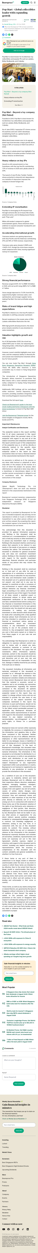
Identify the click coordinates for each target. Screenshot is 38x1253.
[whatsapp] (9, 35)
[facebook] (3, 35)
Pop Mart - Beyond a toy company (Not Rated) (17, 93)
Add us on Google (19, 50)
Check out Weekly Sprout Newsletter (13, 1119)
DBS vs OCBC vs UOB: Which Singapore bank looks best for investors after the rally (21, 1004)
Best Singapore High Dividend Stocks (15, 1166)
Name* (4, 1073)
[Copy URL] (12, 35)
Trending (5, 1147)
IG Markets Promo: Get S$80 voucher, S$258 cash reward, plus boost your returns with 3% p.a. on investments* (20, 1032)
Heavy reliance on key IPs (13, 97)
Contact (4, 1219)
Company (5, 1194)
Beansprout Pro (7, 1178)
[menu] (35, 2)
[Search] (31, 2)
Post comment (19, 1084)
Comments (7, 37)
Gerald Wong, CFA (9, 24)
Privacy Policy (6, 1209)
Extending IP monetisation (13, 101)
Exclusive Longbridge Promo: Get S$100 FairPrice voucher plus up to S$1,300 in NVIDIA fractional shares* (21, 1023)
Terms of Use (6, 1216)
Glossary (5, 1206)
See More (18, 105)
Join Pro (25, 2)
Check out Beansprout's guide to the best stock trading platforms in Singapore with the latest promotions (18, 407)
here (21, 400)
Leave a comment (8, 1056)
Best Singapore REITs (10, 1162)
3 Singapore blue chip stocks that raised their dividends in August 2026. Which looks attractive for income (20, 994)
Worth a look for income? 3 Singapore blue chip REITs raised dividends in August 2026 (20, 1013)
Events (4, 1198)
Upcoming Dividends (9, 1170)
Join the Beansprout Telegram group (15, 415)
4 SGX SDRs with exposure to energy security (20, 944)
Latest (4, 1143)
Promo (4, 1182)
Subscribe (9, 979)
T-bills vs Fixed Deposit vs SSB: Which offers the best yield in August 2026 (20, 1041)
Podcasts (5, 1186)
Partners (5, 1201)
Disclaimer (5, 1212)
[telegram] (6, 35)
